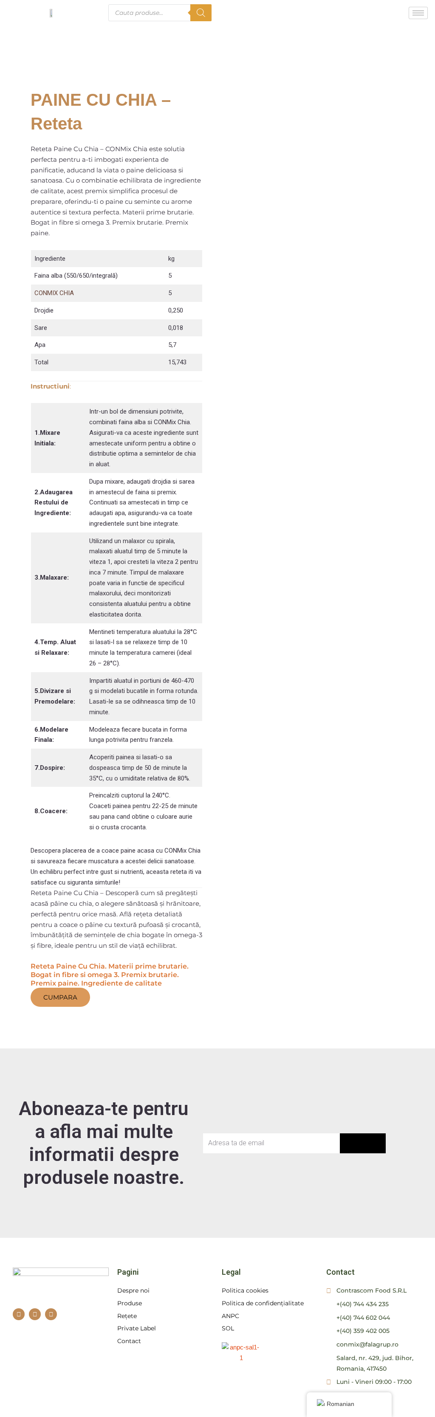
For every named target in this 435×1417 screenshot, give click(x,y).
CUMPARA (60, 997)
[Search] (201, 12)
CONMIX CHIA (54, 293)
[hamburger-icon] (418, 13)
